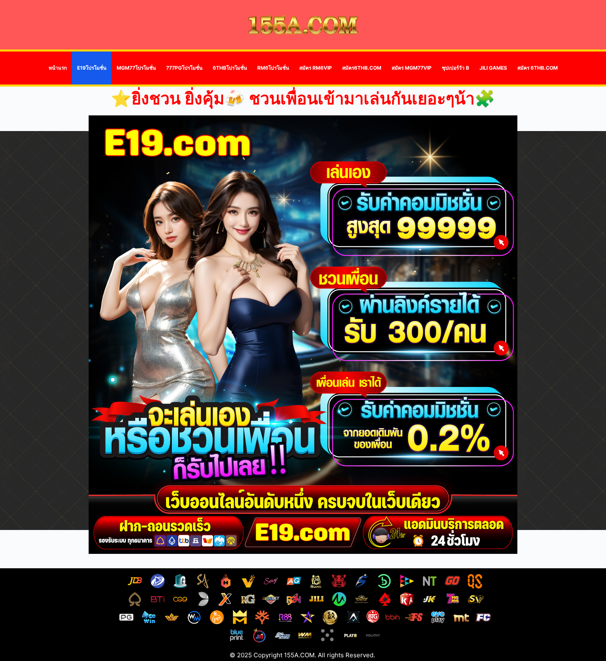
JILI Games (493, 68)
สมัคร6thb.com (361, 68)
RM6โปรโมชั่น (273, 68)
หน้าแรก (58, 68)
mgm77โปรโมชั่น (136, 68)
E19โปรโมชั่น (91, 68)
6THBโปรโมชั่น (230, 68)
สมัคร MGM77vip (412, 68)
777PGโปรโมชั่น (184, 68)
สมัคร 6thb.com (537, 68)
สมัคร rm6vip (315, 68)
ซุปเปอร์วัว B (455, 68)
